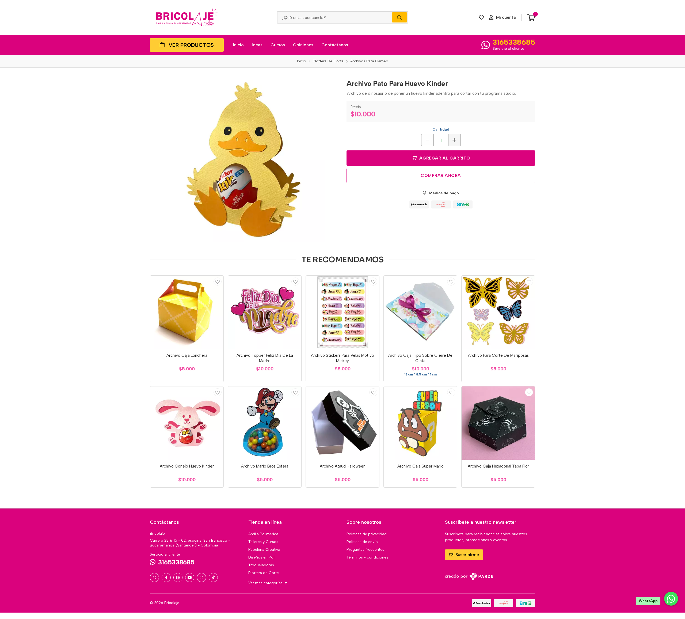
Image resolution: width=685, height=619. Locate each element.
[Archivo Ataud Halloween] (342, 423)
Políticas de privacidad (367, 534)
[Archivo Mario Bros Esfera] (264, 423)
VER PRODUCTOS (191, 45)
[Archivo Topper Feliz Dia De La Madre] (264, 312)
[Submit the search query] (399, 17)
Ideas (257, 44)
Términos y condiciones (367, 557)
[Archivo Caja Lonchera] (186, 312)
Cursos (278, 44)
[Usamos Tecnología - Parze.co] (469, 576)
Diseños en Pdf (261, 557)
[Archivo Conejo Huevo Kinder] (186, 423)
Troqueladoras (261, 565)
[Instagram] (201, 577)
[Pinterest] (177, 577)
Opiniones (303, 44)
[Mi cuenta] (218, 282)
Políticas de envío (362, 542)
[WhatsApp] (154, 577)
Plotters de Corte (263, 573)
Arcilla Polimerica (263, 534)
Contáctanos (334, 44)
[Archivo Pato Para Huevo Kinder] (244, 159)
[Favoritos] (481, 17)
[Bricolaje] (187, 17)
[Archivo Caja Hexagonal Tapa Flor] (498, 423)
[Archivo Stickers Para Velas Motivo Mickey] (342, 312)
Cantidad (440, 129)
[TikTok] (213, 577)
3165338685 (514, 42)
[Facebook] (166, 577)
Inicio (238, 44)
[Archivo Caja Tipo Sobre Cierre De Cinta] (420, 312)
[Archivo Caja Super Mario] (420, 423)
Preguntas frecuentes (365, 549)
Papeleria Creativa (264, 549)
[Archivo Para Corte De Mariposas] (498, 312)
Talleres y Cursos (263, 542)
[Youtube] (189, 577)
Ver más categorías (266, 583)
